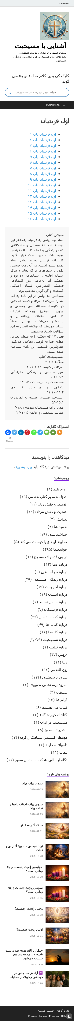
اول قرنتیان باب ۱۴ (42, 207)
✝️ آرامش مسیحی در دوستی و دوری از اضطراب (26, 974)
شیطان (61, 692)
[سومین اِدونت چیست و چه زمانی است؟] (57, 888)
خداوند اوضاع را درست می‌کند (43, 541)
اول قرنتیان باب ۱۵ (42, 213)
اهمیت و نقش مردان (51, 511)
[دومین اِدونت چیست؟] (57, 909)
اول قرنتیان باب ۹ (43, 179)
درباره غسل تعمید (53, 602)
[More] (59, 432)
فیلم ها (61, 699)
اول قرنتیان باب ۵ (43, 156)
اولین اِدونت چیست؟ (30, 929)
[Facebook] (8, 432)
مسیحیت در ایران (53, 722)
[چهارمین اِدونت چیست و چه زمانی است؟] (57, 867)
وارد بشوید (23, 466)
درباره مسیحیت (55, 639)
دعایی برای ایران (32, 783)
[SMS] (47, 432)
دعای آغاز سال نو (32, 825)
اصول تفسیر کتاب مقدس (47, 496)
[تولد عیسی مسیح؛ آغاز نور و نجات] (57, 847)
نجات (63, 752)
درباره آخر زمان (56, 587)
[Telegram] (40, 432)
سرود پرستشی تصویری (48, 684)
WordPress (49, 1016)
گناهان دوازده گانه (53, 714)
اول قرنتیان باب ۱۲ (42, 196)
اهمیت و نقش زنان (52, 504)
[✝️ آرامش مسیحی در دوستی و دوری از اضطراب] (57, 974)
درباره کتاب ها (56, 624)
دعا (64, 662)
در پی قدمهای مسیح (50, 556)
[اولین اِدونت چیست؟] (57, 930)
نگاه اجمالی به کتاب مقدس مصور (41, 760)
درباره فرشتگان (55, 609)
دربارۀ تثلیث (58, 647)
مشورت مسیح (55, 729)
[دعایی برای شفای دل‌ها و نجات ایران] (57, 805)
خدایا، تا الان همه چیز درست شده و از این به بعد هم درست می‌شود (24, 954)
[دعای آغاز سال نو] (57, 826)
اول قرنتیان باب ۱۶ (42, 218)
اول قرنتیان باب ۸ (43, 173)
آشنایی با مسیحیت (40, 45)
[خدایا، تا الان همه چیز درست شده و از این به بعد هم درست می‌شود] (57, 951)
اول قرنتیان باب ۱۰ (42, 185)
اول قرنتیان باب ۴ (43, 151)
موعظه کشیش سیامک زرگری (43, 737)
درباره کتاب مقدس (53, 617)
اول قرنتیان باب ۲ (43, 139)
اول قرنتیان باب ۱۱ (42, 190)
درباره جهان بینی (54, 571)
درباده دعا (59, 564)
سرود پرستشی (54, 677)
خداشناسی (57, 534)
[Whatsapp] (34, 432)
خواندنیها (60, 549)
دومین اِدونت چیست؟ (28, 908)
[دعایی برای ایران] (57, 784)
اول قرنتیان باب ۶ (43, 162)
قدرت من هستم (54, 707)
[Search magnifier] (9, 92)
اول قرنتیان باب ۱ (43, 134)
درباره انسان (57, 594)
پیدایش (61, 519)
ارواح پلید (60, 489)
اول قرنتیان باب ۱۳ (42, 202)
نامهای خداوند (56, 744)
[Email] (53, 432)
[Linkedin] (21, 432)
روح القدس (58, 669)
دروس (62, 654)
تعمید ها (60, 526)
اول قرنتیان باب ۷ (43, 168)
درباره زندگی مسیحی (50, 579)
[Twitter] (14, 432)
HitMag (65, 1016)
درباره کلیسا (57, 632)
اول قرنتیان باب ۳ (43, 145)
